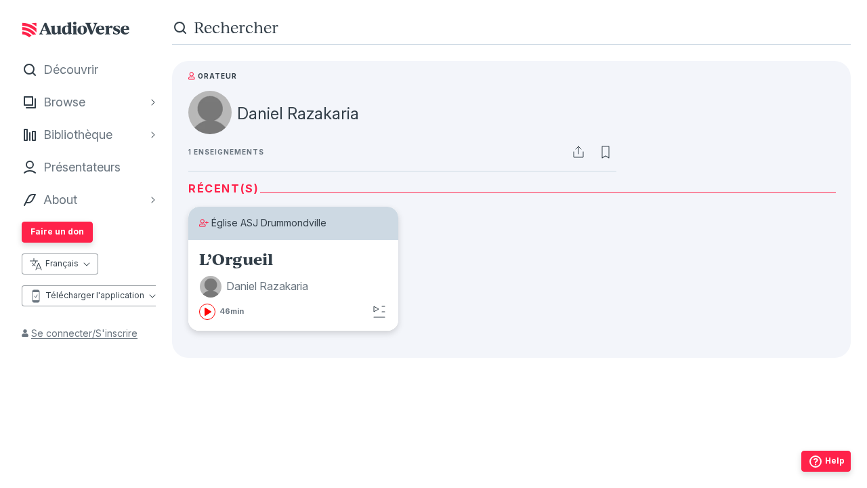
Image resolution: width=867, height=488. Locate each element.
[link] (293, 285)
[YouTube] (541, 457)
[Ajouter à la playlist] (379, 312)
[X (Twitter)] (511, 457)
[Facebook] (452, 457)
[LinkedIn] (571, 457)
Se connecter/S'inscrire (84, 333)
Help (835, 460)
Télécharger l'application (94, 295)
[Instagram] (481, 457)
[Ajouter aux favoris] (605, 152)
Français (62, 263)
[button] (255, 286)
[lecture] (207, 312)
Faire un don (57, 231)
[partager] (578, 152)
